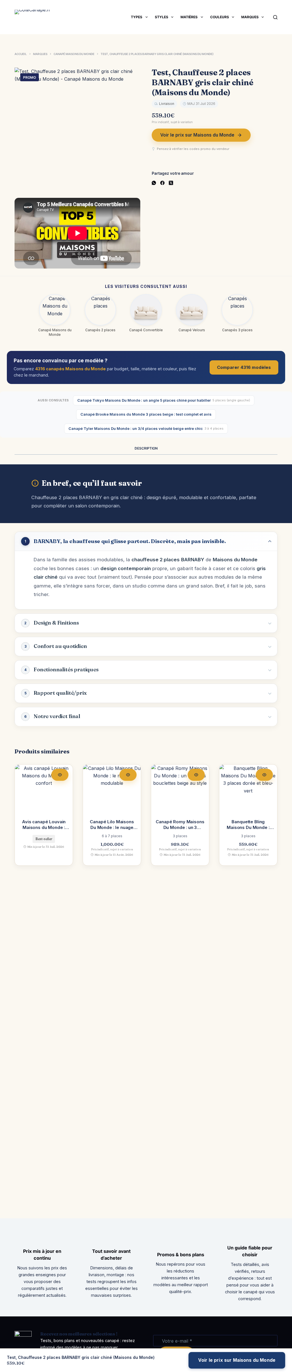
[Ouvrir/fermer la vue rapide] (59, 775)
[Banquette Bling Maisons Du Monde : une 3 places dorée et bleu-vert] (248, 788)
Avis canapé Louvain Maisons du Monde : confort (44, 827)
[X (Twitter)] (171, 183)
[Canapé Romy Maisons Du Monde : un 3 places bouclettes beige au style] (180, 788)
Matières (189, 17)
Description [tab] (146, 448)
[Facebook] (162, 183)
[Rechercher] (275, 17)
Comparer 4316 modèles (244, 367)
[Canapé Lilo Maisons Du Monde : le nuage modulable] (112, 788)
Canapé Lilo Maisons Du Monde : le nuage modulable (112, 827)
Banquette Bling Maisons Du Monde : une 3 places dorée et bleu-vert (248, 830)
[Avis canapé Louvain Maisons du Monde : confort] (44, 788)
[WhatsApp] (154, 183)
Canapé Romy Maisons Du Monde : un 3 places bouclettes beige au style (180, 830)
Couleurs (219, 17)
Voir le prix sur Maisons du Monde (197, 135)
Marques (250, 17)
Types (136, 17)
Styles (161, 17)
